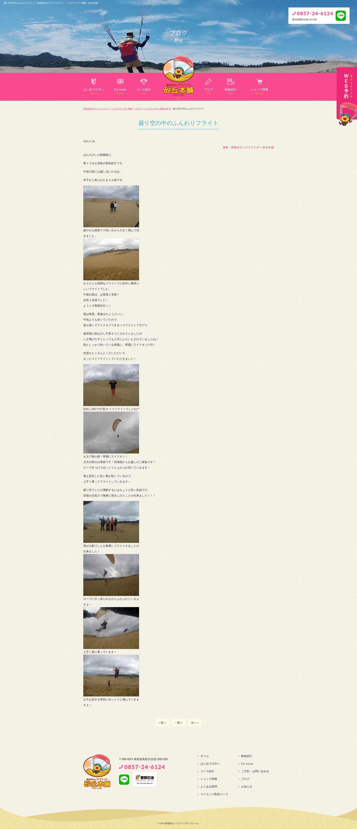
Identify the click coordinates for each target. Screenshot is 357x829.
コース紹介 (143, 91)
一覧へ (178, 722)
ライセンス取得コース (214, 794)
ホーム (204, 756)
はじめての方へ (93, 91)
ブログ (208, 91)
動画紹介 (231, 91)
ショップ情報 (259, 91)
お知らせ (246, 786)
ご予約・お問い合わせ (255, 771)
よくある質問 (208, 786)
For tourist (120, 91)
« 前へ (162, 722)
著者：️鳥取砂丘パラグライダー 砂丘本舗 (248, 147)
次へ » (195, 722)
